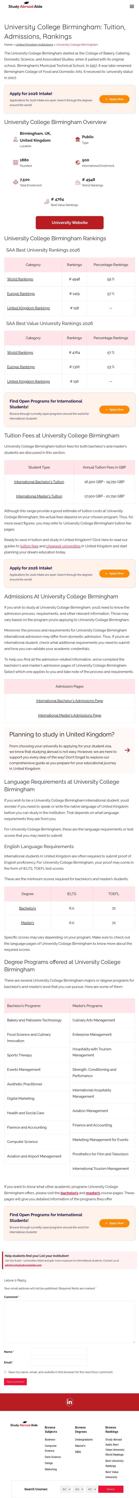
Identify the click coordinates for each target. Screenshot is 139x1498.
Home (8, 44)
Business (50, 1439)
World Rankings (20, 279)
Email (8, 1362)
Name (9, 1351)
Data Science (53, 1457)
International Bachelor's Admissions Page (69, 701)
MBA (78, 1452)
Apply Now (116, 99)
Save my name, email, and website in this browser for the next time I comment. (60, 1372)
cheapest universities (63, 546)
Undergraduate (84, 1439)
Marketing (51, 1469)
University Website (70, 222)
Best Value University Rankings (111, 1477)
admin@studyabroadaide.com (23, 1265)
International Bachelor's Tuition (39, 482)
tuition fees (29, 546)
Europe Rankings (21, 293)
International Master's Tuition (39, 496)
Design (49, 1463)
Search (111, 1489)
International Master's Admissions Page (69, 715)
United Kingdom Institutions (34, 44)
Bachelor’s (27, 908)
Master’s (27, 923)
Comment (11, 1297)
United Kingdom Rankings (28, 308)
